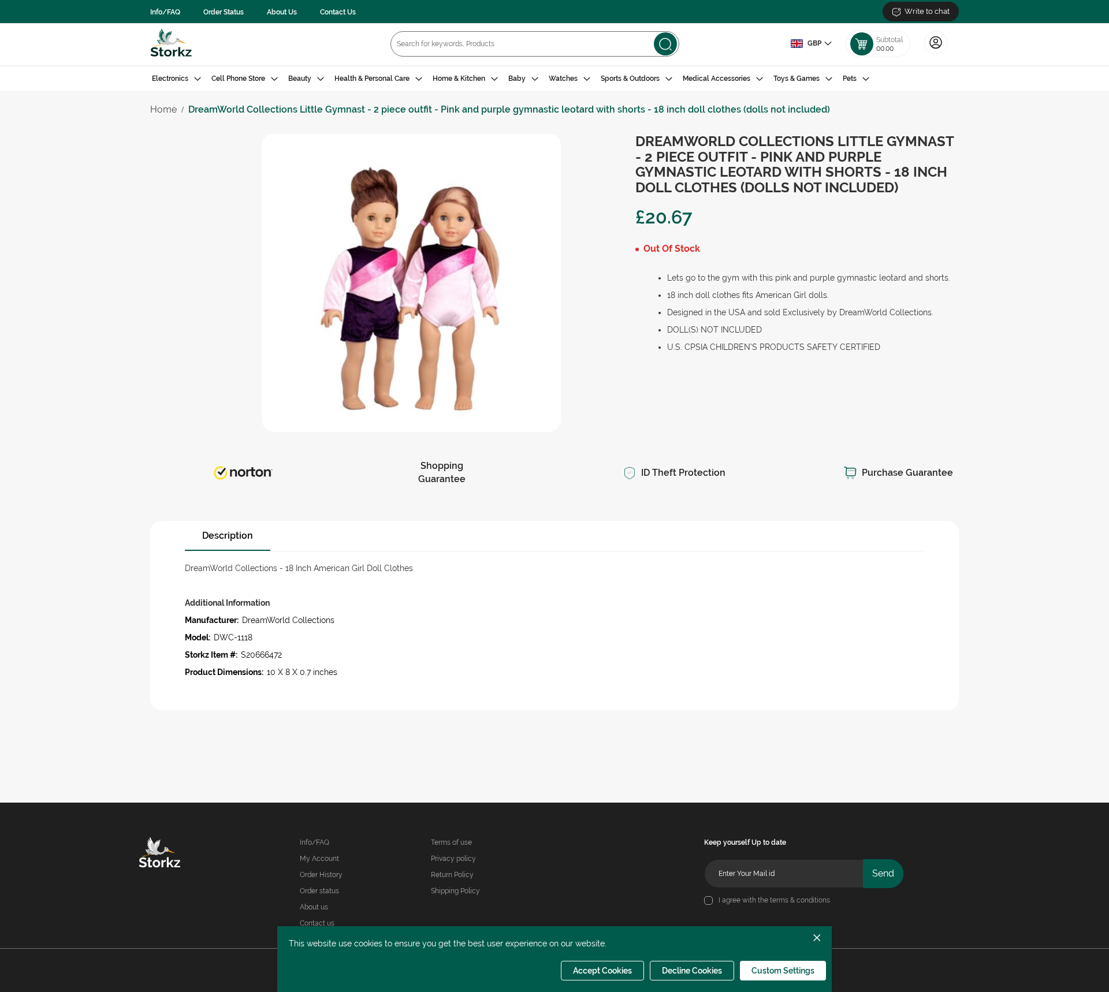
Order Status (223, 12)
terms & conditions (800, 900)
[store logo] (171, 44)
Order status (319, 891)
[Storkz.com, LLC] (176, 854)
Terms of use (451, 842)
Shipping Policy (455, 891)
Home (163, 109)
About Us (282, 12)
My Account (319, 859)
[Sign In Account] (935, 52)
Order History (321, 875)
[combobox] (534, 44)
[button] (811, 44)
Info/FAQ (165, 12)
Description (227, 535)
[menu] (554, 78)
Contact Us (338, 12)
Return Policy (452, 875)
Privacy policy (453, 859)
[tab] (554, 78)
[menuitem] (176, 78)
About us (314, 907)
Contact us (317, 923)
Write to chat (927, 11)
